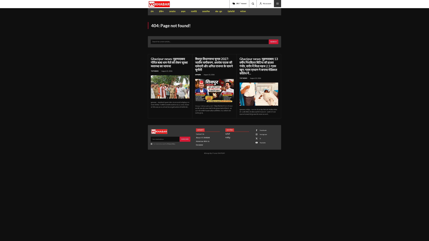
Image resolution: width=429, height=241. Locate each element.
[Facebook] (257, 130)
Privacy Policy (171, 144)
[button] (252, 3)
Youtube (263, 143)
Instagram (263, 134)
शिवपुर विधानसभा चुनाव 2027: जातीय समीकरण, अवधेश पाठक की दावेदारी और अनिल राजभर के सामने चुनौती (214, 64)
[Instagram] (257, 135)
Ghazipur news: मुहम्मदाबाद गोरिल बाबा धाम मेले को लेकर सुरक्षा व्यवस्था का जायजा (169, 62)
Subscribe (185, 139)
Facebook (263, 130)
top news (155, 71)
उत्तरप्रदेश (198, 75)
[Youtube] (257, 143)
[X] (257, 139)
